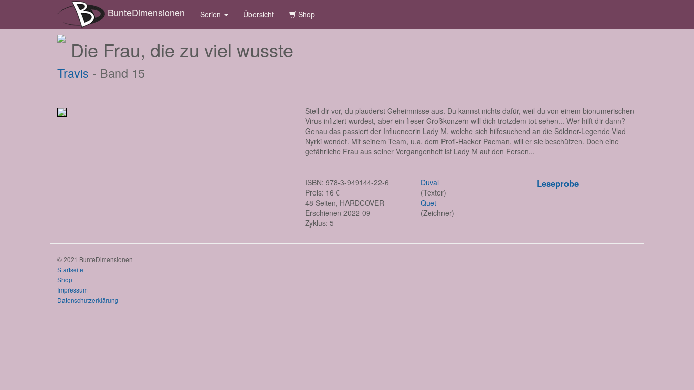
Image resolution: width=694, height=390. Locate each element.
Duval (430, 182)
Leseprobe (558, 183)
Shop (305, 14)
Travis (73, 72)
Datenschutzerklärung (87, 300)
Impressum (72, 289)
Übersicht (258, 14)
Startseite (70, 269)
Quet (428, 203)
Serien (211, 14)
